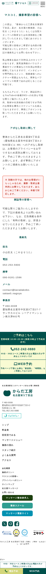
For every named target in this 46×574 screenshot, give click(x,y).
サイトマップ (8, 484)
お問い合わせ (8, 492)
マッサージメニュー (12, 440)
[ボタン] (43, 3)
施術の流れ (8, 445)
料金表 (5, 430)
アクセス (22, 3)
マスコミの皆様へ (10, 476)
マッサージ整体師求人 (17, 498)
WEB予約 (23, 367)
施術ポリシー (8, 472)
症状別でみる (9, 435)
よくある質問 (9, 455)
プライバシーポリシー (12, 480)
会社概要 (6, 468)
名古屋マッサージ (10, 488)
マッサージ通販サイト (17, 513)
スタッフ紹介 (9, 450)
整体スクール (17, 505)
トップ (5, 425)
